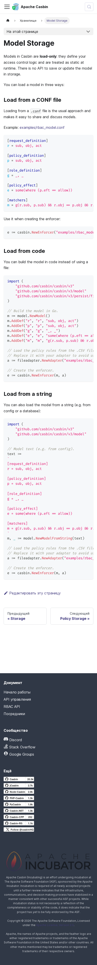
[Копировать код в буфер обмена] (88, 140)
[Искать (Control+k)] (89, 6)
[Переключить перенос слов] (79, 140)
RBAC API (12, 706)
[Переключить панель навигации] (7, 6)
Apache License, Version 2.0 (55, 925)
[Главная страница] (8, 20)
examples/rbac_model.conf (42, 127)
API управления (17, 699)
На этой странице (22, 31)
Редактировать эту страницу (35, 593)
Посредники (14, 713)
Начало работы (17, 692)
